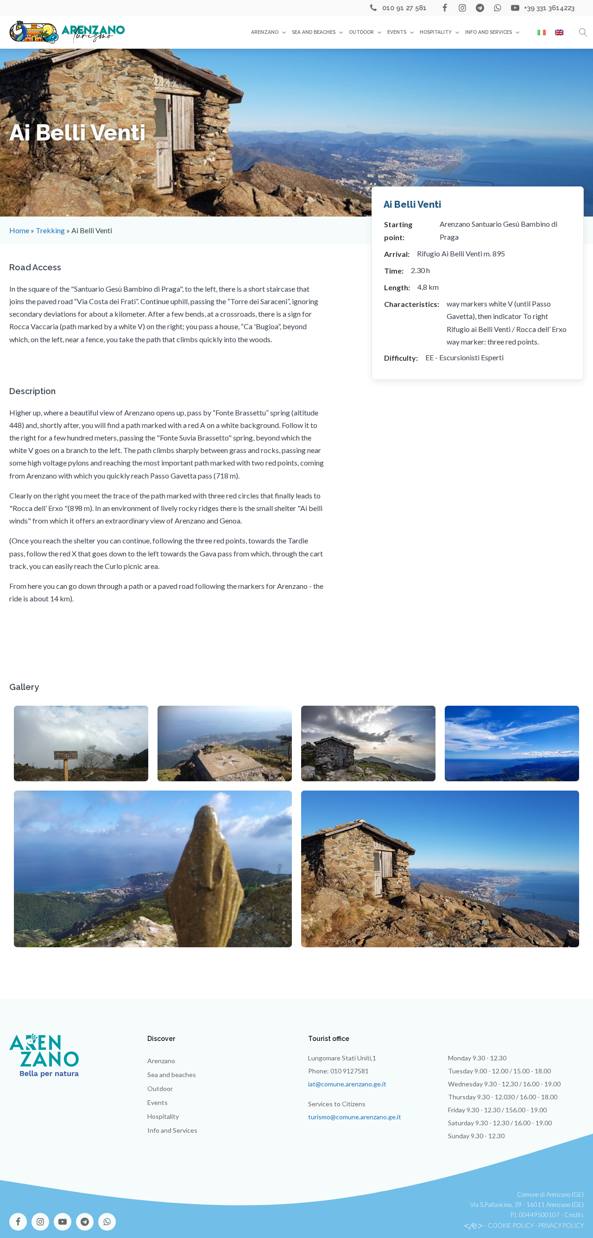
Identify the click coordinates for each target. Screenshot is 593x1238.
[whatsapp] (497, 8)
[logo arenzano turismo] (67, 32)
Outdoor (361, 32)
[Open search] (583, 32)
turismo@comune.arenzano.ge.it (354, 1117)
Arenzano (264, 32)
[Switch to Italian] (541, 32)
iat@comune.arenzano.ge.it (347, 1084)
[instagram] (462, 8)
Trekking (50, 230)
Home (19, 230)
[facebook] (445, 8)
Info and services (488, 32)
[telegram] (480, 8)
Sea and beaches (313, 32)
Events (396, 32)
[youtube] (515, 8)
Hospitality (436, 32)
